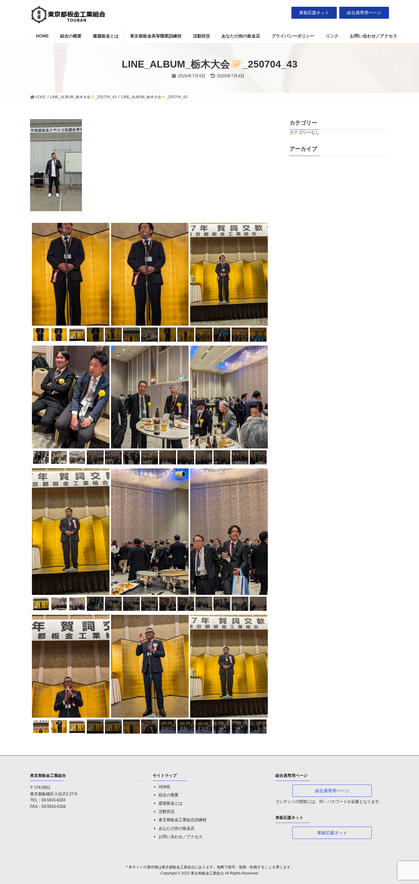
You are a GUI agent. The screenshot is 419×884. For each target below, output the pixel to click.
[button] (314, 13)
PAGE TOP (403, 852)
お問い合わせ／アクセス (180, 836)
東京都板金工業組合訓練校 (182, 820)
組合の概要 (169, 795)
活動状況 (167, 811)
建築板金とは (171, 803)
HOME (165, 787)
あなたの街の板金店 (176, 828)
